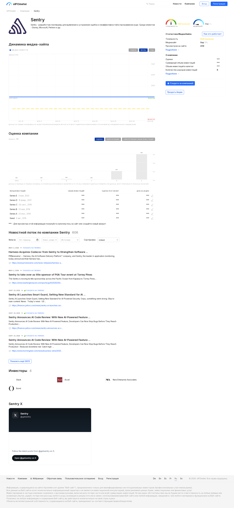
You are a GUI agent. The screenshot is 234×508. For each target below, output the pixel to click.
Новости (177, 4)
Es (165, 478)
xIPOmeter (20, 4)
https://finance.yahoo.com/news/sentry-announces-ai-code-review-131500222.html (37, 328)
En (160, 478)
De (154, 478)
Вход (204, 4)
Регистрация (219, 4)
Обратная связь (54, 478)
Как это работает (213, 34)
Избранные (38, 478)
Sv (181, 478)
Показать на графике (32, 248)
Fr (170, 478)
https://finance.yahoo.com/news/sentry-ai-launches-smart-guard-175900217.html (37, 305)
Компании (190, 4)
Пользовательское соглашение (80, 478)
